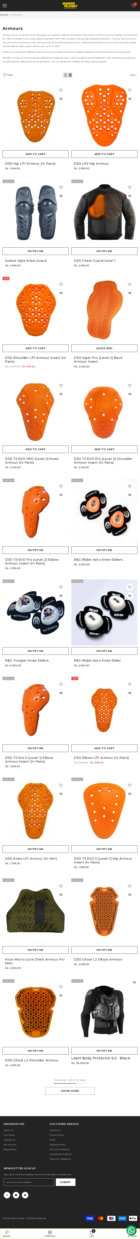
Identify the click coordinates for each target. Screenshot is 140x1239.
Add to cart (36, 154)
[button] (65, 75)
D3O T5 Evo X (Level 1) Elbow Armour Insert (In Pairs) (29, 759)
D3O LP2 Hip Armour (91, 164)
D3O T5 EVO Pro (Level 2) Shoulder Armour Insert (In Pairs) (103, 460)
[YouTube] (25, 1195)
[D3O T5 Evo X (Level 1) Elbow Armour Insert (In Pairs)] (36, 710)
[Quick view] (61, 98)
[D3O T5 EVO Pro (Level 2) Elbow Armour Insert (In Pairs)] (36, 512)
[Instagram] (16, 1195)
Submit (65, 1182)
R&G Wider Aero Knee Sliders (98, 560)
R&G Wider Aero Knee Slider (97, 660)
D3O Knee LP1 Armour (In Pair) (31, 859)
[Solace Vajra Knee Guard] (36, 213)
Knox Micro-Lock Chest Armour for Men (35, 961)
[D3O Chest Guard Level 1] (104, 213)
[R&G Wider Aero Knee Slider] (104, 612)
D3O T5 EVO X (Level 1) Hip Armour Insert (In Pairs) (103, 860)
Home (4, 14)
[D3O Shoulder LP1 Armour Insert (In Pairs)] (36, 310)
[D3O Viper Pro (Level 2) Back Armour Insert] (104, 310)
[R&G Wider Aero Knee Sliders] (104, 512)
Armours (17, 14)
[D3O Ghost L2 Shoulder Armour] (36, 1012)
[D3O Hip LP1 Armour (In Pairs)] (36, 116)
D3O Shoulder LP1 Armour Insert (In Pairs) (35, 359)
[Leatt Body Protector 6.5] (104, 1012)
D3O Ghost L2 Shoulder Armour (32, 1060)
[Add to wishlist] (61, 90)
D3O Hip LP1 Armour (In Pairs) (30, 164)
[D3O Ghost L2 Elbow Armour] (104, 911)
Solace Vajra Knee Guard (25, 261)
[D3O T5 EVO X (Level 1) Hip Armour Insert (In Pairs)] (104, 811)
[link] (7, 1233)
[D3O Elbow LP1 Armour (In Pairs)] (104, 710)
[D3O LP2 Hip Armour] (104, 116)
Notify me (35, 251)
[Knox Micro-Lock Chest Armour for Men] (36, 911)
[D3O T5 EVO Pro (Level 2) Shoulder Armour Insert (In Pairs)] (104, 411)
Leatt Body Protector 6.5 (100, 1058)
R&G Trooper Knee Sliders (27, 660)
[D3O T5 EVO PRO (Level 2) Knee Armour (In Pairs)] (36, 411)
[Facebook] (7, 1195)
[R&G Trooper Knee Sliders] (36, 612)
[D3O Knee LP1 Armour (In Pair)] (36, 811)
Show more (70, 1090)
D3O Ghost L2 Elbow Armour (98, 959)
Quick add (104, 348)
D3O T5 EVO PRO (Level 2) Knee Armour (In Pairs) (32, 460)
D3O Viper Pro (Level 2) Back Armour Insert (98, 359)
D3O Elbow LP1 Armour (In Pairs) (101, 758)
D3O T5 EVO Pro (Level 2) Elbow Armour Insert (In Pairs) (32, 561)
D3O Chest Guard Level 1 (95, 261)
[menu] (5, 6)
